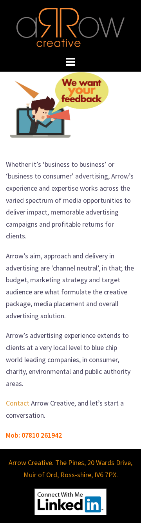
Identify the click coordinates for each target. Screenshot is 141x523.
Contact (17, 403)
